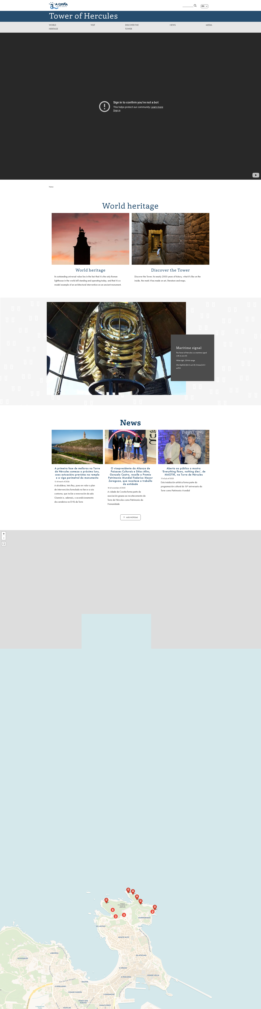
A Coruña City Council (114, 5)
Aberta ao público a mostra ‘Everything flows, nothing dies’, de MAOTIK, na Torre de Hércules (184, 471)
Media (209, 25)
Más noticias (132, 517)
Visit (93, 25)
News (173, 25)
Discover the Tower (132, 27)
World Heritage (53, 27)
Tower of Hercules (83, 15)
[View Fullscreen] (4, 544)
